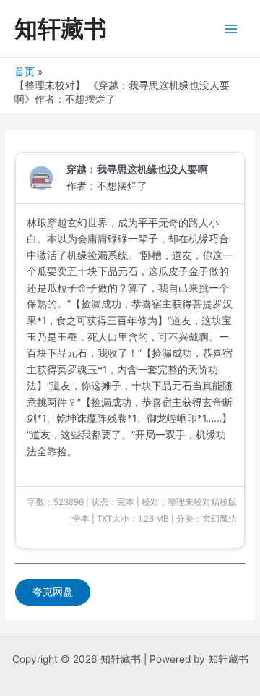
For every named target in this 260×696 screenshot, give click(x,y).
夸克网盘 (52, 592)
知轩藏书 (60, 28)
